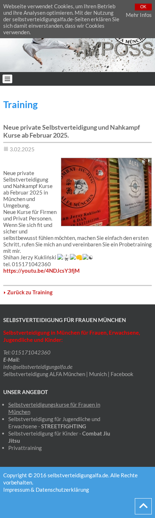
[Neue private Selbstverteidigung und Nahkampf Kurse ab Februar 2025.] (106, 226)
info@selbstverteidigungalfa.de (37, 366)
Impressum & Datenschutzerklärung (46, 489)
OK (143, 6)
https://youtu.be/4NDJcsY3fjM (41, 270)
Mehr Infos (139, 15)
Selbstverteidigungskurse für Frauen (51, 404)
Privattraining (25, 448)
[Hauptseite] (132, 43)
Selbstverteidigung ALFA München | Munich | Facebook (68, 374)
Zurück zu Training (30, 292)
